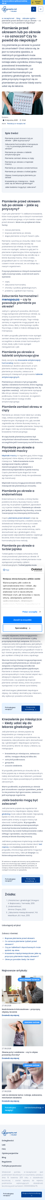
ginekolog (6, 814)
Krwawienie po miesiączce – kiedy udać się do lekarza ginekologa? (19, 182)
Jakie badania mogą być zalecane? (20, 187)
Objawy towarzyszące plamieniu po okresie (20, 176)
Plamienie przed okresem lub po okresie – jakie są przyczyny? (19, 139)
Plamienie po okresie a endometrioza (21, 168)
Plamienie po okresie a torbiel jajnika (20, 172)
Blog (18, 18)
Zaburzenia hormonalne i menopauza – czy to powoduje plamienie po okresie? (21, 146)
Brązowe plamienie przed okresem (20, 938)
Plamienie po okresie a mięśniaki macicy (19, 163)
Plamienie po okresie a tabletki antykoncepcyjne (18, 153)
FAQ (4, 1149)
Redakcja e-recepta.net (16, 123)
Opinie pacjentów (10, 1153)
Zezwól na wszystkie (23, 620)
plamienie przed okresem (19, 518)
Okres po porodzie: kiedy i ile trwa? (20, 959)
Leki (3, 1145)
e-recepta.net (8, 18)
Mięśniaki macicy (9, 455)
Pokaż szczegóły (29, 612)
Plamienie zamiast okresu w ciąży (19, 158)
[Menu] (40, 9)
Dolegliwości (8, 1141)
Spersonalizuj (21, 628)
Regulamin (7, 1162)
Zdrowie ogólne (29, 18)
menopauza (11, 300)
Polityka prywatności (11, 1166)
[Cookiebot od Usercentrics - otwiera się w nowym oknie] (31, 570)
